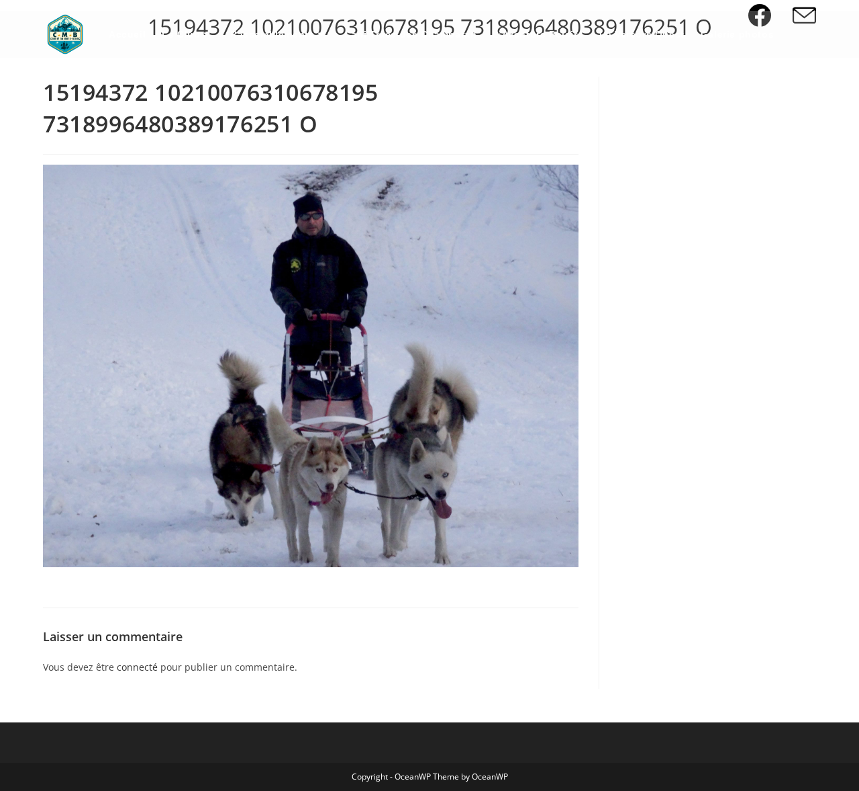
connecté (137, 667)
